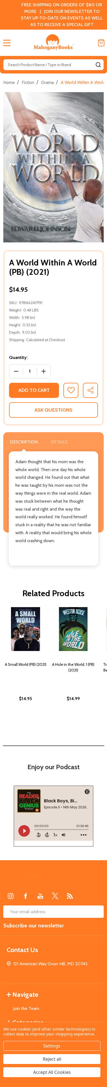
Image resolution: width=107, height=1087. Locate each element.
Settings (51, 1046)
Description (24, 442)
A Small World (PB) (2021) (25, 664)
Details (59, 442)
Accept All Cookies (52, 1072)
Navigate (25, 994)
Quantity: (18, 357)
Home (9, 82)
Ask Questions (53, 410)
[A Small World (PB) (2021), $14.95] (25, 629)
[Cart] (101, 43)
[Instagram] (10, 896)
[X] (55, 896)
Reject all (52, 1059)
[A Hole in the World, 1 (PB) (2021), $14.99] (73, 629)
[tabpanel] (25, 666)
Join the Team (26, 1008)
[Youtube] (40, 896)
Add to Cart (34, 390)
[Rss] (70, 896)
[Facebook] (25, 896)
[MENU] (6, 42)
